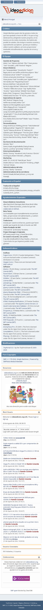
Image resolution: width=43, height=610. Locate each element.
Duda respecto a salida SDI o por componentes (19, 443)
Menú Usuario (8, 412)
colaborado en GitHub (11, 209)
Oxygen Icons (8, 262)
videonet (6, 445)
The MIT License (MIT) (11, 276)
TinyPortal (9, 603)
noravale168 (20, 438)
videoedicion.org (10, 373)
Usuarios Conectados (10, 547)
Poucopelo (7, 509)
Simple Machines (22, 359)
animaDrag (7, 283)
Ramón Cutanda (30, 459)
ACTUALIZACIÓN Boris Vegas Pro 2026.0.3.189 (20, 451)
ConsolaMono (8, 331)
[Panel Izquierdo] (39, 24)
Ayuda (15, 603)
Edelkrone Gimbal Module (12, 459)
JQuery (5, 269)
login (35, 417)
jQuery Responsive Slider (12, 292)
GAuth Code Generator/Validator (15, 306)
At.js (4, 297)
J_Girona (14, 539)
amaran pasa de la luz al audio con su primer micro (20, 522)
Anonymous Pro (9, 327)
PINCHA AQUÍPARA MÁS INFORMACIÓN (21, 382)
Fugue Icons (7, 255)
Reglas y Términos (24, 603)
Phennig (6, 336)
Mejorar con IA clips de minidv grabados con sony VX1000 (20, 538)
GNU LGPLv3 (7, 264)
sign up (5, 419)
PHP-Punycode (8, 320)
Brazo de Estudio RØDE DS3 (13, 492)
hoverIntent (7, 274)
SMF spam (14, 591)
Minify (5, 315)
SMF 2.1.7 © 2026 (9, 359)
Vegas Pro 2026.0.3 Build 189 (13, 464)
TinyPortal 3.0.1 (8, 348)
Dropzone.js (7, 311)
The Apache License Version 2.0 (27, 304)
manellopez (7, 453)
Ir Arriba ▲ (34, 603)
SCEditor (6, 278)
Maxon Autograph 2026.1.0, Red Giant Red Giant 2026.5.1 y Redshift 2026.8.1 (20, 530)
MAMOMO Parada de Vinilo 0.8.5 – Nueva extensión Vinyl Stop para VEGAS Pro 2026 (18, 506)
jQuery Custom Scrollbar (11, 288)
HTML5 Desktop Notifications (13, 301)
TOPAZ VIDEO (8, 438)
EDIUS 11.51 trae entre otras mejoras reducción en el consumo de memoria (20, 515)
